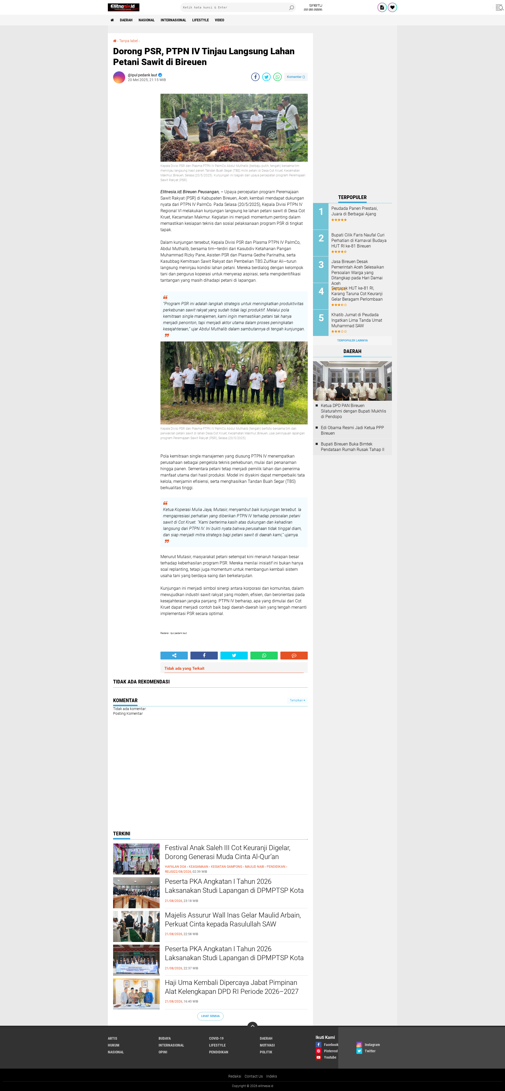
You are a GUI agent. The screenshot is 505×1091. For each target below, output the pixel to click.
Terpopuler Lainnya (352, 340)
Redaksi (234, 1076)
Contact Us (254, 1076)
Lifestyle (200, 20)
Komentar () (296, 77)
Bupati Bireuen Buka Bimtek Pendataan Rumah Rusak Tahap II (352, 447)
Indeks (271, 1076)
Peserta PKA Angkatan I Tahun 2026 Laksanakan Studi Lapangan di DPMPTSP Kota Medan (234, 890)
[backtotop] (252, 1027)
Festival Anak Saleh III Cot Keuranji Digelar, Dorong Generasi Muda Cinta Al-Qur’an (227, 852)
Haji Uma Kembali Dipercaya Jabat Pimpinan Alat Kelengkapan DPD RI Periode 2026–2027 (232, 987)
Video (219, 20)
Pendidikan (218, 1052)
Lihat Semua (210, 1016)
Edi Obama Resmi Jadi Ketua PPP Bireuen (352, 430)
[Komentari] (294, 655)
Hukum (113, 1045)
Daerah (126, 20)
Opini (163, 1052)
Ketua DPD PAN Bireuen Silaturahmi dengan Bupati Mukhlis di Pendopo (353, 411)
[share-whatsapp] (277, 77)
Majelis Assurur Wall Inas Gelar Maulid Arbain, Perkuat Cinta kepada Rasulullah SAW (233, 919)
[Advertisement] (352, 112)
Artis (112, 1038)
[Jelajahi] (499, 7)
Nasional (147, 20)
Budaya (165, 1038)
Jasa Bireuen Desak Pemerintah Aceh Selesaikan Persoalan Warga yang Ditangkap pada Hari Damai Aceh (357, 272)
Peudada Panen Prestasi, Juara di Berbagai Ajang (354, 211)
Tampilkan (297, 700)
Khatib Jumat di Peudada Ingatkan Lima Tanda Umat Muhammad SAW (356, 320)
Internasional (173, 20)
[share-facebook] (255, 77)
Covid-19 (216, 1038)
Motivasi (267, 1045)
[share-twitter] (266, 77)
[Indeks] (382, 7)
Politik (266, 1052)
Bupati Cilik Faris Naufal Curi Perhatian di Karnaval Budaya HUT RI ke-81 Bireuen (359, 240)
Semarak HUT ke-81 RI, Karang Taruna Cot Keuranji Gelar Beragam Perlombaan (357, 294)
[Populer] (392, 7)
